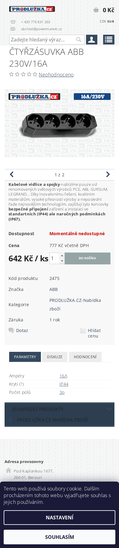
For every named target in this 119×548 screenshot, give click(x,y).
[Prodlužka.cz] (32, 8)
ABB (53, 289)
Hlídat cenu (94, 333)
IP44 (64, 384)
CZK (103, 21)
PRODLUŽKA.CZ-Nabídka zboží (52, 420)
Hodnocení (85, 356)
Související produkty (37, 409)
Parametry (25, 356)
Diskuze (55, 356)
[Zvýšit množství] (62, 255)
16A (63, 376)
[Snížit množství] (62, 261)
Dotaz (22, 330)
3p (62, 392)
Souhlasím (59, 537)
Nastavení (59, 517)
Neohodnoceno (56, 74)
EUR (110, 21)
